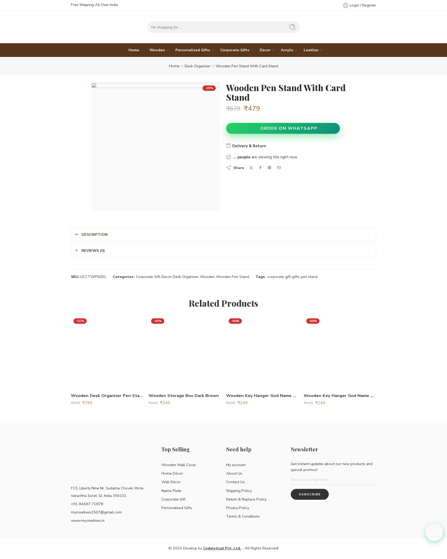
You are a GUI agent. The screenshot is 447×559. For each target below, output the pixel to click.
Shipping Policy (239, 490)
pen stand (309, 276)
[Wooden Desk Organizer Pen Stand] (107, 352)
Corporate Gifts (234, 50)
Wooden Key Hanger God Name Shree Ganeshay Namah (262, 396)
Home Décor (172, 473)
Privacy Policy (237, 507)
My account (235, 464)
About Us (234, 473)
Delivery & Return (248, 146)
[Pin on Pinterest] (269, 168)
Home (134, 50)
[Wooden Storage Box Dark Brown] (184, 352)
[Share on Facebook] (260, 168)
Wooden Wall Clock (178, 464)
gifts (296, 276)
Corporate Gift (148, 276)
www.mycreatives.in (88, 520)
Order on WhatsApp (288, 128)
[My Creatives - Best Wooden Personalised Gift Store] (94, 27)
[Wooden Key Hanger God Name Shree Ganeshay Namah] (262, 352)
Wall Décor (171, 481)
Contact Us (235, 481)
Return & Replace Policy (246, 499)
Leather (311, 50)
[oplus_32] (156, 147)
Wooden (157, 50)
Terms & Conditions (243, 516)
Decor (265, 50)
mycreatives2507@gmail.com (96, 512)
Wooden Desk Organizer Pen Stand (107, 396)
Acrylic (287, 50)
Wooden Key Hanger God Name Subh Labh (340, 396)
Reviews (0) (93, 250)
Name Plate (171, 490)
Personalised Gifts (192, 50)
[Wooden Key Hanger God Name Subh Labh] (340, 352)
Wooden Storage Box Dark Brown (183, 396)
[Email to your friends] (279, 167)
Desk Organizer (198, 66)
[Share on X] (251, 168)
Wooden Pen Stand (232, 276)
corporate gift (279, 276)
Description (94, 234)
